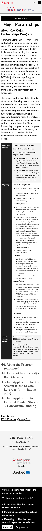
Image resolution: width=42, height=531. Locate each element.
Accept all (7, 527)
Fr (34, 2)
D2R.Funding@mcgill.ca (15, 419)
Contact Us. (25, 442)
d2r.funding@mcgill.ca (23, 243)
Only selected (22, 527)
